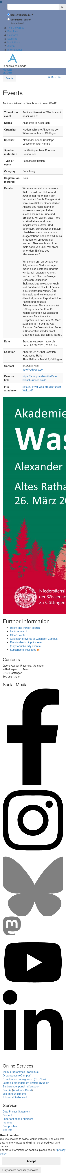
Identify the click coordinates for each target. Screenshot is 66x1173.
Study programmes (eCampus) (21, 1072)
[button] (7, 69)
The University (15, 27)
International (14, 49)
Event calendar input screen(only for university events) (26, 644)
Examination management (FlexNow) (24, 1079)
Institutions (13, 42)
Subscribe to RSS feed (23, 649)
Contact (7, 1115)
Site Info (7, 1129)
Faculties (12, 31)
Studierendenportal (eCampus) (21, 1086)
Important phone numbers (18, 1119)
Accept (31, 1161)
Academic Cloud (22, 1090)
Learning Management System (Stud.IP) (26, 1083)
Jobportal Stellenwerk (15, 1097)
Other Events (17, 635)
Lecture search (18, 631)
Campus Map (10, 1126)
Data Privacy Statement (16, 1111)
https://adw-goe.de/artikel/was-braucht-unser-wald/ (40, 378)
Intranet (7, 1122)
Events (9, 78)
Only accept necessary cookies (20, 1170)
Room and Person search (25, 627)
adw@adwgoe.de (33, 369)
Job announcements (14, 1093)
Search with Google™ (21, 14)
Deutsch (56, 77)
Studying (12, 38)
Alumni (11, 46)
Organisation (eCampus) (17, 1075)
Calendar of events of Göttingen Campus (34, 638)
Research (13, 35)
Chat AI (7, 1090)
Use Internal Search (20, 19)
